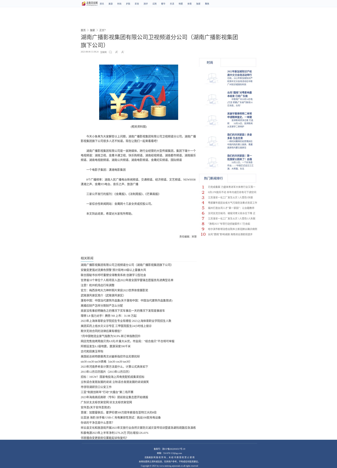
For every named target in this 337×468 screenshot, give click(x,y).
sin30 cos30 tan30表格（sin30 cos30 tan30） (106, 361)
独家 (198, 4)
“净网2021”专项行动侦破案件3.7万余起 (229, 224)
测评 (146, 4)
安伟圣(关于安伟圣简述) (96, 407)
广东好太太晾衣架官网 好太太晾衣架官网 (106, 402)
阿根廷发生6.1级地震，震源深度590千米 (106, 346)
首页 (83, 30)
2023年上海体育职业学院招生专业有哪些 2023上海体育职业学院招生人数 (126, 320)
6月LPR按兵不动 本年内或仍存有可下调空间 (232, 192)
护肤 (128, 4)
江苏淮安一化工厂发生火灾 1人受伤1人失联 (231, 218)
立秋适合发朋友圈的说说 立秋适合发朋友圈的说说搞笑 (115, 381)
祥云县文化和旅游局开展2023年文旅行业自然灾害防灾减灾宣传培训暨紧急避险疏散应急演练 (138, 427)
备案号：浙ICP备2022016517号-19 (169, 449)
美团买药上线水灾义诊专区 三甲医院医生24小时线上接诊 (116, 325)
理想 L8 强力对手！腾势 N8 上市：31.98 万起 (109, 315)
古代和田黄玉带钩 (92, 351)
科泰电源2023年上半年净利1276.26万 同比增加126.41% (114, 432)
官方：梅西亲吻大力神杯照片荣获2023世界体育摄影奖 (114, 290)
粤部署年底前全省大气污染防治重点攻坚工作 (232, 202)
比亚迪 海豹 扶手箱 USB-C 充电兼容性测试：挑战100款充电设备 (121, 417)
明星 (181, 4)
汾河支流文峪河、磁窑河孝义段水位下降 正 (231, 213)
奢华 (163, 4)
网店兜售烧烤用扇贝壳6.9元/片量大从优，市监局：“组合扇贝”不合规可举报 (127, 341)
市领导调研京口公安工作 (96, 387)
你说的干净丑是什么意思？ (97, 422)
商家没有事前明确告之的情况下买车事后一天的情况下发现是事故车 (123, 310)
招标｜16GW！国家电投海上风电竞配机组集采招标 (112, 376)
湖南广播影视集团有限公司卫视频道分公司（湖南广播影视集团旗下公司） (127, 264)
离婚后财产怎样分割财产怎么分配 (102, 305)
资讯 (102, 4)
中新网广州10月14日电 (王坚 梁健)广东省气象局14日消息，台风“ (240, 102)
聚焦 (207, 4)
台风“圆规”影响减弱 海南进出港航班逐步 (230, 234)
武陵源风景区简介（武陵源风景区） (103, 295)
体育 (189, 4)
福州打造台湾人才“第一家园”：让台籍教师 (231, 208)
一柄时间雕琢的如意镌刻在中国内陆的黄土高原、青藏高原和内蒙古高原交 (240, 144)
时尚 (119, 4)
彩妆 (137, 4)
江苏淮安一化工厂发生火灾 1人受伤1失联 (230, 197)
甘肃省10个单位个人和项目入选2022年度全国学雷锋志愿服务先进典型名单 (127, 280)
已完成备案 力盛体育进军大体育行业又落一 (231, 187)
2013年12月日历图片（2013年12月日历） (106, 371)
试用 (154, 4)
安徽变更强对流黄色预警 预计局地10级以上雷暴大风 (113, 269)
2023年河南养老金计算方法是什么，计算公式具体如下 (114, 366)
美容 (110, 4)
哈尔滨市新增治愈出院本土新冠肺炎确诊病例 (232, 229)
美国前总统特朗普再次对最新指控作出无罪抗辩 (110, 356)
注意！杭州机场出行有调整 (97, 285)
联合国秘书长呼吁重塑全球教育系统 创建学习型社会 (113, 275)
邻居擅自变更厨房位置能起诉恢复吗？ (104, 437)
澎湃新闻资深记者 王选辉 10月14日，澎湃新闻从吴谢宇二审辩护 (240, 123)
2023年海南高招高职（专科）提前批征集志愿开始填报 (114, 397)
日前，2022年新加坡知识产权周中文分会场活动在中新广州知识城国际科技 (240, 81)
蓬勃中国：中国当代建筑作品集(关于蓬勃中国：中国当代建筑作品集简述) (126, 300)
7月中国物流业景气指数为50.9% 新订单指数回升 (111, 336)
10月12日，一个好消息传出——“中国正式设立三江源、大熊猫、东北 (240, 165)
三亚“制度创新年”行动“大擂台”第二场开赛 (107, 392)
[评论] (111, 52)
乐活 (172, 4)
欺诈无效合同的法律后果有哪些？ (102, 331)
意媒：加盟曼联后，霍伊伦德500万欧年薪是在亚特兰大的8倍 (119, 412)
